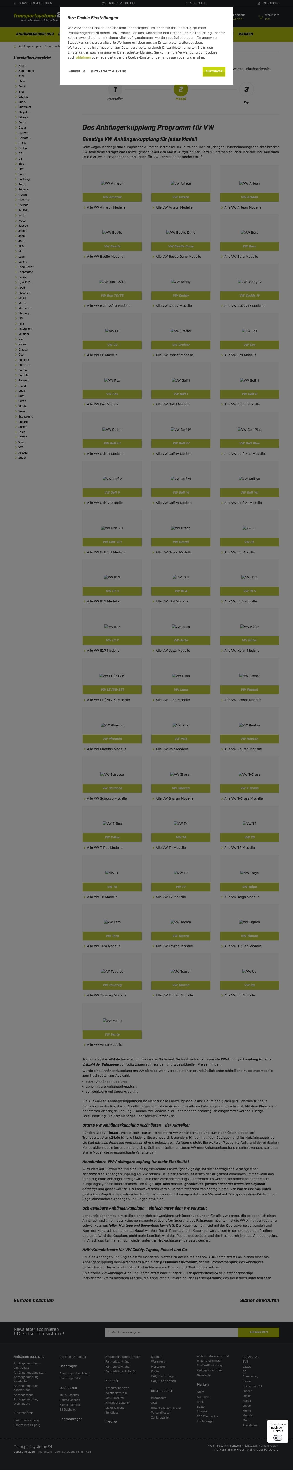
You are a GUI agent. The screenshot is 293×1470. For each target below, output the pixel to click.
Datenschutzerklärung (134, 52)
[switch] (277, 1438)
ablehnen (83, 57)
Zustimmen (214, 71)
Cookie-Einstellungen (145, 57)
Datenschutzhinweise (108, 71)
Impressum (76, 71)
